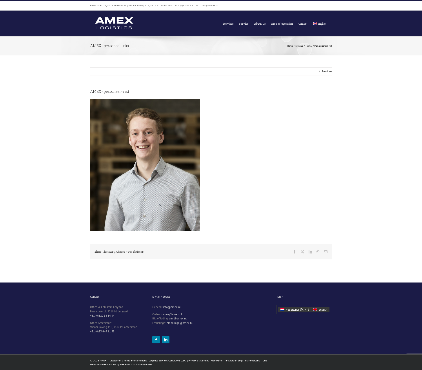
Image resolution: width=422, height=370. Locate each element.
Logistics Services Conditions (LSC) (168, 360)
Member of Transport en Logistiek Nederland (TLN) (239, 360)
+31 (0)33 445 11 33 (102, 331)
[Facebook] (156, 339)
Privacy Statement (198, 360)
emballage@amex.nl (180, 323)
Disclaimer (115, 360)
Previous (327, 71)
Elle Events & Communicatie (136, 364)
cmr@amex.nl (178, 318)
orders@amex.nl (172, 314)
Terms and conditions (135, 360)
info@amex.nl (210, 5)
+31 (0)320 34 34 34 (102, 315)
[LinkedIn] (165, 339)
